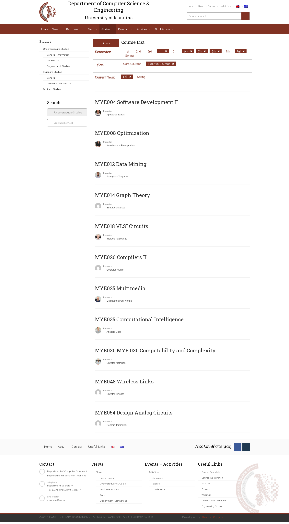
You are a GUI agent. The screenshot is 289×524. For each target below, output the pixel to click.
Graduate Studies (52, 71)
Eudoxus (206, 489)
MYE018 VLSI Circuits (121, 226)
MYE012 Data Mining (120, 164)
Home (190, 6)
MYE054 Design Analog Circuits (134, 412)
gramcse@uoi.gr (56, 499)
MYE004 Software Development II (136, 102)
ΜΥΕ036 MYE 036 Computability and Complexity (155, 350)
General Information (58, 54)
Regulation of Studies (58, 66)
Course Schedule (211, 471)
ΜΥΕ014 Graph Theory (122, 195)
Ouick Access (162, 29)
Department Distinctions (113, 500)
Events (156, 483)
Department (73, 29)
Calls (102, 494)
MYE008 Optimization (122, 133)
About (200, 6)
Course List (53, 60)
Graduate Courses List (59, 83)
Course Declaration (212, 477)
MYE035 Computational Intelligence (139, 319)
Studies (105, 29)
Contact (211, 6)
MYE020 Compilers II (121, 257)
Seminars (158, 477)
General (51, 77)
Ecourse (206, 483)
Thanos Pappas (212, 517)
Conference (159, 489)
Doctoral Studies (52, 89)
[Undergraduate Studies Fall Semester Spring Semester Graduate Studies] (67, 112)
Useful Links (225, 6)
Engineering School (212, 506)
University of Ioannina (214, 500)
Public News (107, 477)
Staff (91, 29)
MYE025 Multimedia (120, 288)
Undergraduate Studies (56, 48)
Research (123, 29)
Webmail (206, 494)
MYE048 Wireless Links (124, 381)
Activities (142, 29)
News (55, 29)
